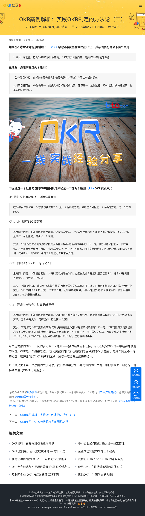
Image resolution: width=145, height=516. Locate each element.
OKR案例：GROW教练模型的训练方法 (44, 421)
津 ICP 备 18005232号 (74, 507)
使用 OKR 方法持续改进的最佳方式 (100, 466)
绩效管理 (32, 392)
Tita (91, 188)
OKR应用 (35, 27)
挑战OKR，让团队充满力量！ (96, 474)
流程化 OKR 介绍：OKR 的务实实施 (100, 459)
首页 (11, 40)
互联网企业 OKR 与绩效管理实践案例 (35, 474)
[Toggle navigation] (140, 5)
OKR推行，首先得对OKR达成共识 (33, 443)
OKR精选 (61, 27)
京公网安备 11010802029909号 (101, 507)
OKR (54, 47)
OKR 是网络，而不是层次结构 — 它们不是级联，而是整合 (41, 451)
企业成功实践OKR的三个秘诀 (96, 451)
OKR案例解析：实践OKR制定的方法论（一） (48, 415)
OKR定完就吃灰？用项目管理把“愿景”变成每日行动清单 (41, 466)
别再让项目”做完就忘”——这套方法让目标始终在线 (41, 459)
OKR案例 (48, 27)
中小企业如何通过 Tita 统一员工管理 (101, 443)
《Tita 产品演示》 (107, 392)
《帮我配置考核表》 (25, 396)
